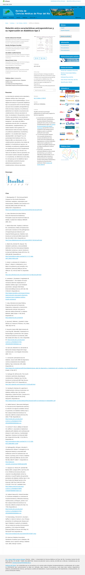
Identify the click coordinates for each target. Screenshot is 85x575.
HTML (44, 58)
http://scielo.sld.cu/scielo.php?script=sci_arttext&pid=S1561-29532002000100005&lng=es (15, 342)
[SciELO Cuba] (62, 93)
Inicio (6, 23)
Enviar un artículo (65, 36)
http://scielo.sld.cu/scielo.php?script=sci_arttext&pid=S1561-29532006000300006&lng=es (14, 511)
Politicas (25, 17)
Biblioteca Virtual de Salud (74, 1)
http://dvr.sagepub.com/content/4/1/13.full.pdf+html (20, 384)
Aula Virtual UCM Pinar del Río (69, 79)
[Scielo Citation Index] (62, 97)
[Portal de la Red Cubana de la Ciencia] (62, 124)
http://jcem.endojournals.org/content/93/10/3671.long (20, 533)
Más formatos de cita (40, 90)
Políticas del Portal (10, 565)
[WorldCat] (77, 96)
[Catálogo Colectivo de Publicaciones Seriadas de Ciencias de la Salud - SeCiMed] (77, 119)
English (62, 28)
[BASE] (70, 102)
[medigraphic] (62, 101)
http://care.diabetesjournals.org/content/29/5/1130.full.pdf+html (23, 240)
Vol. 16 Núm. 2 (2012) (22, 23)
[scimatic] (68, 117)
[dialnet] (62, 105)
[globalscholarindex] (70, 113)
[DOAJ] (77, 92)
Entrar (80, 7)
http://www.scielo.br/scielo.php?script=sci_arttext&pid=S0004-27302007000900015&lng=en (14, 488)
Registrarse (74, 7)
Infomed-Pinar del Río (67, 77)
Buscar (79, 17)
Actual (4, 17)
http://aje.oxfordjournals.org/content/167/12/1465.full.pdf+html (23, 274)
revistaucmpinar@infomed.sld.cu (21, 562)
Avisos (18, 17)
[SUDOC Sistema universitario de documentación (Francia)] (77, 111)
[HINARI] (70, 98)
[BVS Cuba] (62, 120)
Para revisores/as (65, 50)
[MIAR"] (77, 124)
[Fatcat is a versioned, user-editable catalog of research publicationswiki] (77, 116)
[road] (62, 112)
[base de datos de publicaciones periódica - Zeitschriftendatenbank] (70, 120)
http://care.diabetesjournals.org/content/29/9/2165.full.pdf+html (23, 210)
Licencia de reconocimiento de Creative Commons (46, 126)
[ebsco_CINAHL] (70, 128)
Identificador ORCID (66, 82)
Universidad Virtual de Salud (58, 1)
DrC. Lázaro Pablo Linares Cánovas (15, 559)
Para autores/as (65, 48)
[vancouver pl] (62, 140)
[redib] (77, 102)
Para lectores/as (65, 45)
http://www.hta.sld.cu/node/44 (14, 317)
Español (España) (65, 30)
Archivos (11, 17)
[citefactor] (70, 105)
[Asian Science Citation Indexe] (77, 128)
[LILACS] (77, 105)
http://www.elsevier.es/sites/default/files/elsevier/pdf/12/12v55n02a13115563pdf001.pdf (30, 400)
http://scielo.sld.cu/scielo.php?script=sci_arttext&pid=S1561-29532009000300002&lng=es (14, 421)
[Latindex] (70, 93)
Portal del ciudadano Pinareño (69, 70)
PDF (37, 58)
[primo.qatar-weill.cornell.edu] (70, 135)
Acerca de (33, 17)
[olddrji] (62, 134)
